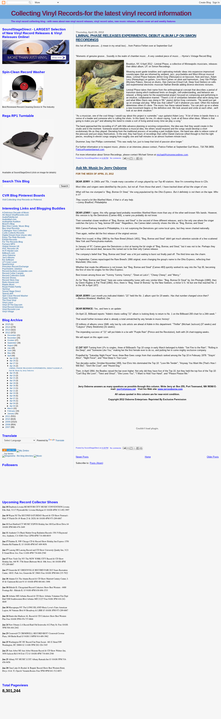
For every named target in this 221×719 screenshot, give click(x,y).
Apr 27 (13, 363)
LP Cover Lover (9, 262)
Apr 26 (13, 366)
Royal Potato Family (11, 287)
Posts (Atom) (96, 463)
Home (148, 457)
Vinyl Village (8, 311)
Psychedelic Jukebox (12, 269)
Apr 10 (13, 393)
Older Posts (213, 457)
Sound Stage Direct (11, 291)
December (12, 335)
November (12, 338)
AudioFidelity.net (10, 217)
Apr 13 (13, 388)
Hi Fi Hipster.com (10, 251)
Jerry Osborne (9, 255)
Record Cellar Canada (12, 273)
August (10, 345)
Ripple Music (8, 284)
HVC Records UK (10, 248)
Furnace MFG (8, 244)
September (12, 343)
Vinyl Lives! (7, 302)
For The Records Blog (12, 242)
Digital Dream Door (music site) (17, 235)
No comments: (116, 158)
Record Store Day (10, 280)
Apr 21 (13, 378)
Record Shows (9, 278)
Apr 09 (13, 396)
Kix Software (8, 260)
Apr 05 (13, 401)
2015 (8, 324)
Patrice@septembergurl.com (90, 149)
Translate (59, 440)
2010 (8, 419)
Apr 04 (13, 403)
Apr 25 (13, 373)
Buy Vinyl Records (11, 228)
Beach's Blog (8, 224)
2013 (8, 330)
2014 (8, 327)
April (9, 356)
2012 (8, 332)
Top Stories (8, 454)
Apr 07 (13, 398)
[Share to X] (134, 158)
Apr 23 (13, 375)
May (9, 353)
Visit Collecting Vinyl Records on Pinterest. (22, 199)
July (9, 348)
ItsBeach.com (8, 253)
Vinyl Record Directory (12, 307)
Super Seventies (10, 298)
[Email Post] (124, 158)
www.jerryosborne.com (170, 389)
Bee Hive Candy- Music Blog (15, 226)
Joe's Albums (8, 257)
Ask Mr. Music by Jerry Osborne (101, 168)
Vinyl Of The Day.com (12, 305)
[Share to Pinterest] (141, 158)
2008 (8, 424)
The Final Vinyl (9, 300)
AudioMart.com (9, 219)
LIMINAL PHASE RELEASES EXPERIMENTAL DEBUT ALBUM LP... (36, 368)
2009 (8, 422)
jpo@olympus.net (126, 389)
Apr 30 (13, 358)
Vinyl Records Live (11, 309)
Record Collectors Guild (13, 275)
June (9, 350)
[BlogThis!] (131, 158)
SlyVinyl (6, 289)
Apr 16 (13, 385)
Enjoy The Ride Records (13, 237)
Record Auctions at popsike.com (17, 271)
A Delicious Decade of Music (15, 212)
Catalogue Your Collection (14, 230)
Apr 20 (13, 380)
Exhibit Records (9, 239)
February (11, 411)
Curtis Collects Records (13, 233)
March (10, 408)
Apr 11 (13, 391)
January (11, 413)
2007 (8, 427)
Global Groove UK (10, 246)
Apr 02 (13, 406)
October (11, 340)
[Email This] (128, 158)
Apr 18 (13, 383)
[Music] (38, 456)
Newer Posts (82, 457)
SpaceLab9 (7, 293)
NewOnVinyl (8, 264)
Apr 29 (13, 361)
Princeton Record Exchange (15, 266)
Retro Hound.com (10, 282)
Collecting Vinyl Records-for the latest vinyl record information (101, 13)
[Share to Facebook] (138, 158)
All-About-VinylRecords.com (15, 215)
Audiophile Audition (11, 221)
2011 (8, 416)
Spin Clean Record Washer (15, 296)
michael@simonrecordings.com (172, 154)
